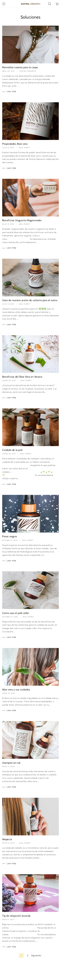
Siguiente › (36, 955)
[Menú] (4, 3)
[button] (49, 3)
